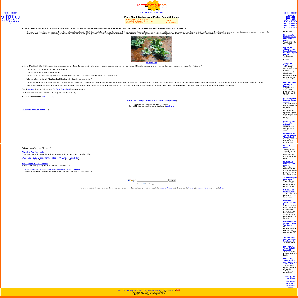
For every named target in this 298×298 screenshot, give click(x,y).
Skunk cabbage (151, 63)
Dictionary (148, 12)
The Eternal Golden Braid (61, 89)
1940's (287, 21)
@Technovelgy (48, 97)
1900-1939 (290, 19)
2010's (294, 28)
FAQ (165, 290)
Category (147, 290)
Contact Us (159, 290)
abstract (31, 89)
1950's (294, 21)
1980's (287, 25)
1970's (294, 23)
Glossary (191, 188)
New (161, 12)
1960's (287, 23)
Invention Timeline (204, 188)
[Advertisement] (10, 61)
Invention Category (166, 188)
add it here (170, 106)
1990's (294, 25)
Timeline (156, 12)
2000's (287, 28)
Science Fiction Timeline (290, 14)
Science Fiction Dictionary (10, 14)
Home (142, 12)
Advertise (171, 290)
